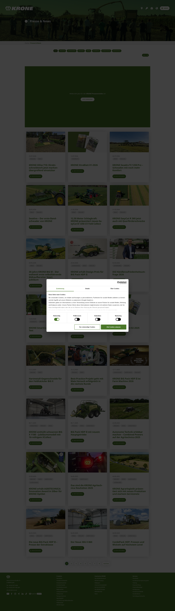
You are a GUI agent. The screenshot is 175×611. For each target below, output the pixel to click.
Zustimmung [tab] (60, 288)
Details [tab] (87, 288)
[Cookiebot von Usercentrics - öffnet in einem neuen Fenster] (119, 282)
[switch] (77, 319)
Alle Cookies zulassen (114, 327)
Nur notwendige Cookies (87, 327)
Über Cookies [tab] (114, 288)
